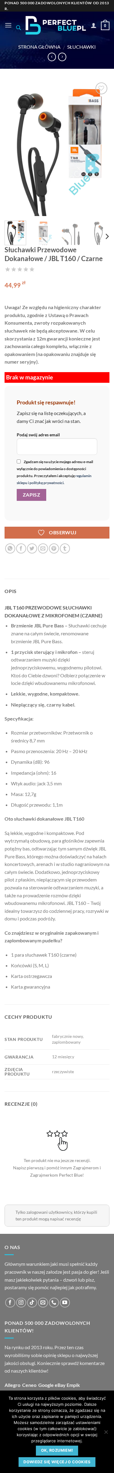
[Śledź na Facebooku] (10, 1303)
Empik (73, 1385)
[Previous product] (62, 57)
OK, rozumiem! (57, 1450)
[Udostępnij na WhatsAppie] (10, 548)
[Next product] (52, 57)
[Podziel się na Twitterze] (32, 548)
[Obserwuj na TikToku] (32, 1303)
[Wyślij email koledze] (43, 548)
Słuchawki (81, 47)
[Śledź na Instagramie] (21, 1303)
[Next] (99, 148)
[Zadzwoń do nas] (54, 1303)
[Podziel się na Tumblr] (65, 548)
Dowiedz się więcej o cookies (57, 1462)
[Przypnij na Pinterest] (54, 548)
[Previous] (14, 148)
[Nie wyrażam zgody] (105, 1434)
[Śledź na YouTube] (65, 1303)
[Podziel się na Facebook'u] (21, 548)
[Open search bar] (18, 27)
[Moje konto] (94, 25)
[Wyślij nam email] (43, 1303)
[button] (8, 25)
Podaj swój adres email (38, 434)
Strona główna (39, 47)
